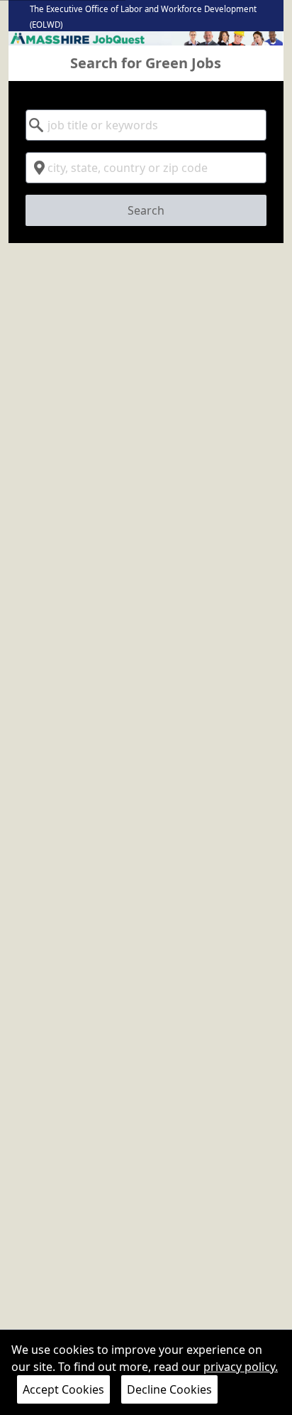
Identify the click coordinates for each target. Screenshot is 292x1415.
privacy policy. (240, 1366)
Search (146, 210)
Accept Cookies (63, 1389)
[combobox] (146, 125)
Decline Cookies (169, 1389)
